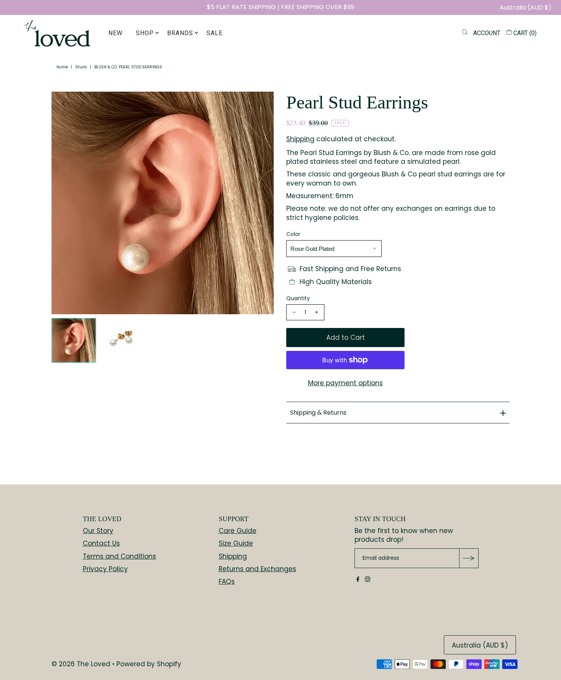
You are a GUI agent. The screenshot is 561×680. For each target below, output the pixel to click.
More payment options (345, 383)
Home (62, 67)
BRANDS (180, 33)
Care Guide (237, 530)
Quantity (298, 298)
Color (293, 234)
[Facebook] (357, 579)
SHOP (145, 33)
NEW (115, 33)
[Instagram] (367, 579)
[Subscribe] (468, 558)
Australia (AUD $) (525, 7)
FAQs (227, 581)
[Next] (82, 103)
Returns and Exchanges (257, 568)
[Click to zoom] (262, 103)
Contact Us (101, 543)
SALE (214, 33)
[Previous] (63, 103)
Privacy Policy (105, 568)
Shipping (300, 139)
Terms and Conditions (119, 556)
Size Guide (236, 543)
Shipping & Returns (318, 412)
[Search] (464, 33)
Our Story (98, 530)
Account (486, 33)
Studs (81, 67)
